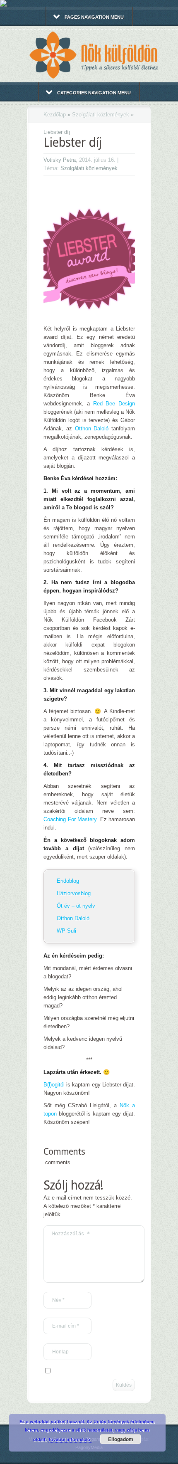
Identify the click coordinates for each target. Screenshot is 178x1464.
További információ (69, 1439)
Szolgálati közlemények (100, 114)
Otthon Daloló (92, 428)
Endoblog (68, 881)
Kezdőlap (54, 114)
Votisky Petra (59, 160)
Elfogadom (120, 1439)
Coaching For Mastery (69, 819)
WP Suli (66, 931)
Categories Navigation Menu (94, 92)
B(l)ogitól (54, 1084)
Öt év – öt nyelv (76, 906)
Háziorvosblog (74, 893)
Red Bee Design (114, 403)
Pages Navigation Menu (94, 17)
